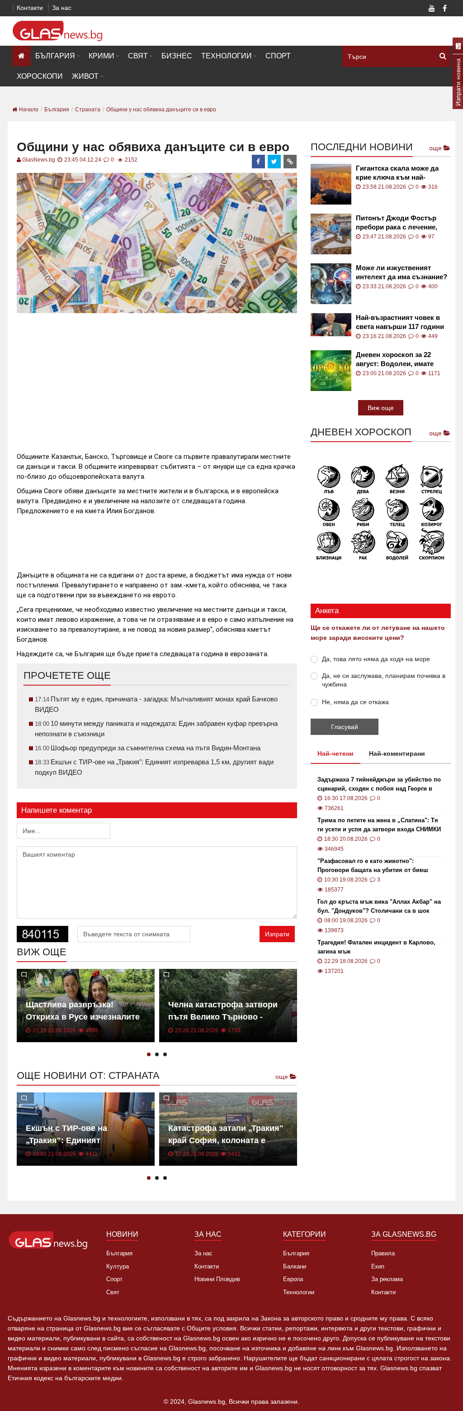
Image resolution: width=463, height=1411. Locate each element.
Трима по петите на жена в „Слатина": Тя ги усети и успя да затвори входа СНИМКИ (379, 825)
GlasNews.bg (38, 160)
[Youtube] (431, 9)
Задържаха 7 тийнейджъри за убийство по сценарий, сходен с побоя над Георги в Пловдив (379, 784)
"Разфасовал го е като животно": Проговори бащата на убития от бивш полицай (372, 866)
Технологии (226, 56)
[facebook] (258, 161)
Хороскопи (40, 76)
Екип (377, 1266)
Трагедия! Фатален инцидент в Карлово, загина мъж (376, 947)
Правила (383, 1253)
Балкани (294, 1266)
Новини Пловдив (217, 1279)
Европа (293, 1279)
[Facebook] (444, 9)
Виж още (381, 407)
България (55, 56)
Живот (85, 76)
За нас (61, 7)
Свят (138, 56)
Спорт (278, 56)
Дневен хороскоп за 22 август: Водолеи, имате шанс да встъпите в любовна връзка (395, 359)
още (282, 1076)
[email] (290, 161)
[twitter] (274, 161)
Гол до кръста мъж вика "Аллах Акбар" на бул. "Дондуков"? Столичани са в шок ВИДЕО (379, 906)
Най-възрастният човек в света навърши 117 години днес (400, 322)
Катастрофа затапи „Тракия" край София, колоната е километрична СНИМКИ (225, 1140)
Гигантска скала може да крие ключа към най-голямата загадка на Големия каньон (397, 173)
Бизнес (176, 56)
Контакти (30, 7)
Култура (117, 1266)
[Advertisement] (181, 378)
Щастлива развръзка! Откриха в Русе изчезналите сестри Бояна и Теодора (83, 1017)
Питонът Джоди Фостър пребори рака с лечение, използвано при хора (396, 223)
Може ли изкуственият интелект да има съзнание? (401, 272)
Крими (101, 56)
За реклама (387, 1279)
